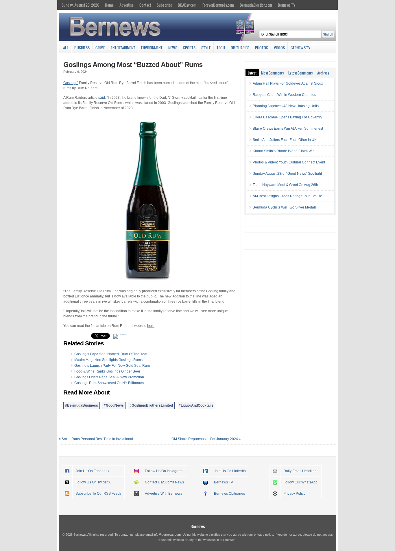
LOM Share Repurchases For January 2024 (203, 439)
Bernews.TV (286, 5)
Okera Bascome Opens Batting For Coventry (287, 117)
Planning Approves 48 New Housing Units (286, 106)
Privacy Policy (294, 494)
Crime (100, 48)
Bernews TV (223, 482)
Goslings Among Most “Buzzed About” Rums (132, 64)
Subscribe (164, 5)
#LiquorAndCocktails (196, 405)
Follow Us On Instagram (163, 471)
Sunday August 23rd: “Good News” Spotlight (287, 174)
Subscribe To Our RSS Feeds (98, 494)
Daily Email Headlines (300, 471)
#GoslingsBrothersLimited (151, 405)
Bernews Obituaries (229, 494)
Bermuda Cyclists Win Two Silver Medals (285, 207)
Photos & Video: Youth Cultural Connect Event (289, 162)
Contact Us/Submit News (164, 482)
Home (109, 5)
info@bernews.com (167, 534)
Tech (221, 48)
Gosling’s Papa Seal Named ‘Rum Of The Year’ (111, 354)
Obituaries (240, 48)
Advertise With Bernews (163, 494)
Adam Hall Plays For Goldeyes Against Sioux (288, 83)
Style (206, 48)
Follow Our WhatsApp (300, 482)
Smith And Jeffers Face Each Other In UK (285, 140)
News (172, 48)
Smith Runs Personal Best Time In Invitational (97, 439)
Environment (152, 48)
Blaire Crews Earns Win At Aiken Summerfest (288, 128)
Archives (323, 72)
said (101, 98)
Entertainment (123, 48)
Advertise (126, 5)
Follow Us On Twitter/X (93, 482)
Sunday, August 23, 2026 (80, 5)
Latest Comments (300, 72)
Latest (252, 72)
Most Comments (272, 72)
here (150, 326)
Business (82, 48)
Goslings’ (70, 83)
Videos (279, 48)
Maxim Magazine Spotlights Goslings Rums (108, 360)
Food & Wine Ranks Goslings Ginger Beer (107, 371)
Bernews (198, 526)
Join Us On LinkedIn (230, 471)
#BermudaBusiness (81, 405)
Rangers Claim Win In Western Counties (284, 95)
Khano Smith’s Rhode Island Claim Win (284, 151)
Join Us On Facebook (92, 471)
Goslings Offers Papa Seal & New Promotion (109, 377)
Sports (189, 48)
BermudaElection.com (256, 5)
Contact (145, 5)
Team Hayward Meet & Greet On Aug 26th (285, 185)
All (66, 48)
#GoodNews (114, 405)
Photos (261, 48)
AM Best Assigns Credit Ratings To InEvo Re (287, 196)
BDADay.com (187, 5)
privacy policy (263, 534)
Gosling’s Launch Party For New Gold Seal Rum (112, 366)
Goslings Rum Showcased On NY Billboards (109, 383)
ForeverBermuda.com (218, 5)
